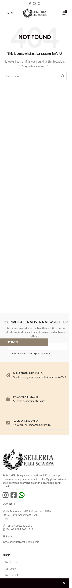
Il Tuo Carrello (11, 574)
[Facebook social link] (30, 3)
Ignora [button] (64, 583)
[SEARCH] (63, 76)
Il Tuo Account (11, 562)
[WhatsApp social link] (39, 3)
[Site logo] (35, 12)
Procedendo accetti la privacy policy (30, 353)
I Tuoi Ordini (10, 568)
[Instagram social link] (34, 3)
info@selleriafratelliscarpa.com (21, 541)
